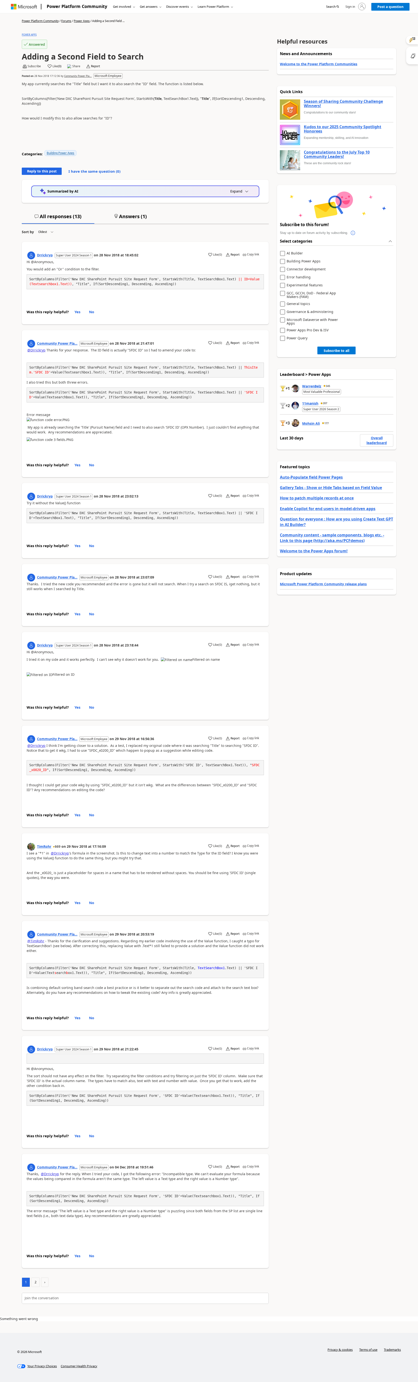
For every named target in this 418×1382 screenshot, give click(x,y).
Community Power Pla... (78, 76)
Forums (66, 21)
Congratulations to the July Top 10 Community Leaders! (337, 154)
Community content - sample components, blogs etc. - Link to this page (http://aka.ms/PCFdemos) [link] (332, 537)
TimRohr (44, 846)
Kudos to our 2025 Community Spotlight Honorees (342, 129)
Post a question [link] (390, 6)
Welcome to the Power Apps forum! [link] (314, 551)
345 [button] (328, 386)
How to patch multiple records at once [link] (317, 498)
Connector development (306, 269)
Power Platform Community (77, 6)
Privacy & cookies (340, 1349)
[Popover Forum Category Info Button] (353, 233)
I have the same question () (94, 171)
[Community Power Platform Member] (31, 344)
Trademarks (392, 1349)
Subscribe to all (336, 350)
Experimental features (305, 285)
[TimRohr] (31, 847)
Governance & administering (310, 312)
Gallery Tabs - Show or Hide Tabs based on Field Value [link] (331, 487)
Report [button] (95, 66)
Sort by (28, 232)
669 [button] (57, 846)
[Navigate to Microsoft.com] (24, 6)
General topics (298, 304)
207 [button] (325, 403)
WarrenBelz (311, 386)
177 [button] (326, 423)
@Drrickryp (36, 350)
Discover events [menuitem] (177, 6)
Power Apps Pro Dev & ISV (307, 330)
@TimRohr (35, 941)
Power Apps (82, 21)
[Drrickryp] (31, 255)
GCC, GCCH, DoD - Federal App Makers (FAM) (311, 295)
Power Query (297, 338)
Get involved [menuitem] (122, 6)
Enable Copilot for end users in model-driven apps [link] (327, 508)
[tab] (58, 218)
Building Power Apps (60, 153)
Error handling (299, 277)
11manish (310, 403)
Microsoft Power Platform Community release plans (323, 584)
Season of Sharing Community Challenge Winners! (343, 103)
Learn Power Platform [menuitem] (213, 6)
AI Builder (295, 253)
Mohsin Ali (311, 423)
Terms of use (368, 1349)
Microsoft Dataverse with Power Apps (312, 321)
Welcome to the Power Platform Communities (318, 64)
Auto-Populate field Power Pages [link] (311, 477)
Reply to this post (42, 171)
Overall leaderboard (376, 440)
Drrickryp (45, 255)
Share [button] (76, 66)
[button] (332, 7)
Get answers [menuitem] (148, 6)
